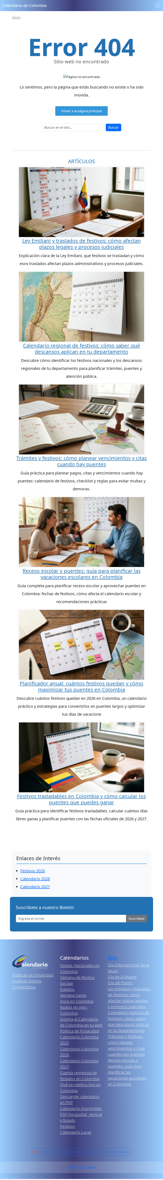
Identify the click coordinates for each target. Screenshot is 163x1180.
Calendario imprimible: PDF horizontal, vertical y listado (81, 1114)
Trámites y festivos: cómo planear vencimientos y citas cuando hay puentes (81, 461)
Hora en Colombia (76, 1001)
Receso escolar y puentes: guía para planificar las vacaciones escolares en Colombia (82, 573)
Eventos (67, 989)
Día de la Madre (122, 976)
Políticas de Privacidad (32, 975)
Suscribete (137, 918)
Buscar (113, 127)
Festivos (67, 1126)
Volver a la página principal (81, 111)
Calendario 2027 (35, 886)
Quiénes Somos (26, 981)
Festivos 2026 (32, 870)
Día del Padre (120, 982)
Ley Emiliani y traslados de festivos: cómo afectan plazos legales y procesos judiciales (81, 243)
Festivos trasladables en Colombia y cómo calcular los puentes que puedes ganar (81, 799)
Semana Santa (73, 995)
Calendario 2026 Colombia (81, 1167)
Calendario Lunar (75, 1132)
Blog (112, 957)
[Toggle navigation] (158, 6)
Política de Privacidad (79, 1031)
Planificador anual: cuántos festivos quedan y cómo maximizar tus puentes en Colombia (81, 686)
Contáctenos (24, 987)
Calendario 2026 (35, 878)
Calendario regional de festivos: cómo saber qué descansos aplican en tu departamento (81, 348)
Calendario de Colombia (24, 5)
